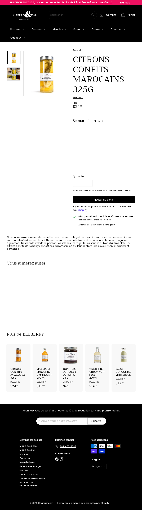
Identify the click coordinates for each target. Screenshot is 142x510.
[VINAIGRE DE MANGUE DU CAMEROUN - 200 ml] (44, 368)
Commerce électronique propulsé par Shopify (83, 503)
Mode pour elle (28, 446)
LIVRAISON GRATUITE (61, 2)
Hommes (16, 29)
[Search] (93, 15)
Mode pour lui (27, 450)
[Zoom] (46, 73)
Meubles (58, 29)
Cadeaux (16, 37)
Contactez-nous (29, 474)
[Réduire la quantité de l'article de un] (76, 183)
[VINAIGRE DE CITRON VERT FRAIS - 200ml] (97, 368)
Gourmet (116, 29)
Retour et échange (30, 466)
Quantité (78, 176)
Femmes (37, 29)
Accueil (77, 50)
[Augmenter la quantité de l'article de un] (89, 183)
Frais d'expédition (82, 190)
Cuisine (96, 29)
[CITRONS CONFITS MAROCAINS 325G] (104, 139)
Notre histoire (27, 462)
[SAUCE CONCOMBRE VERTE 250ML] (123, 366)
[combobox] (72, 15)
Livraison (24, 470)
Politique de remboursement (29, 484)
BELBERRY (33, 334)
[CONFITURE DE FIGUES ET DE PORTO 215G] (71, 368)
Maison (77, 29)
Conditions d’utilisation (32, 478)
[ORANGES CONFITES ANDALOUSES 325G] (18, 368)
